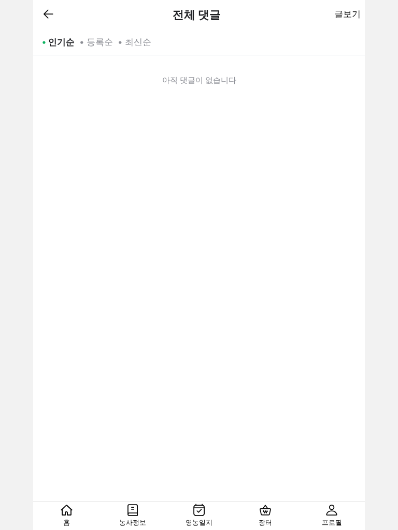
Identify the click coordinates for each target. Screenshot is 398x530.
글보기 (347, 14)
